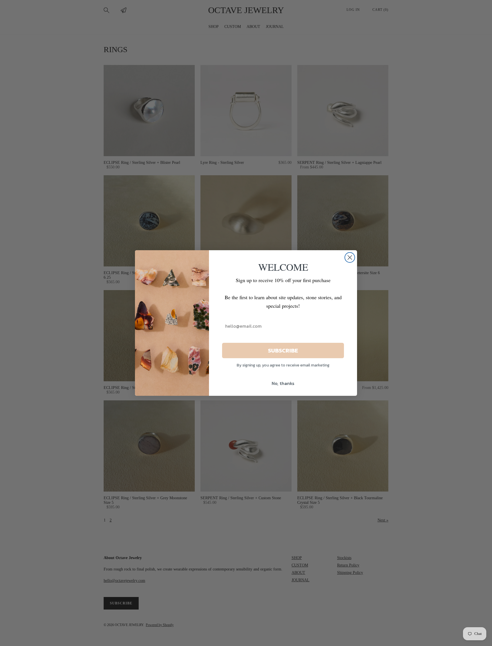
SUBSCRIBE (283, 350)
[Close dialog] (350, 257)
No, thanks (283, 383)
